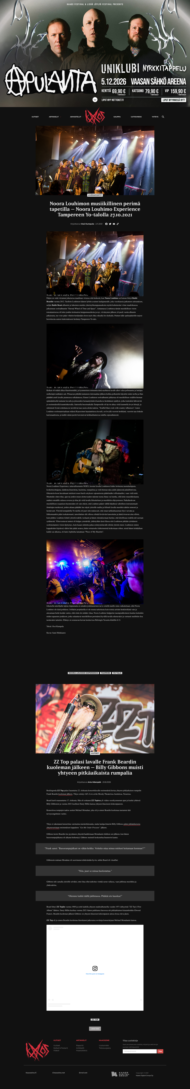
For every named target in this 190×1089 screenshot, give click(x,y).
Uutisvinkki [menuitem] (136, 117)
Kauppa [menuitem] (117, 117)
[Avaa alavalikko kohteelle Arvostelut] (83, 116)
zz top (95, 1020)
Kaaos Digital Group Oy (144, 1075)
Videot (56, 1051)
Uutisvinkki (104, 1045)
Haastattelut (81, 1051)
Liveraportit (95, 195)
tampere (105, 673)
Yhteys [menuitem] (155, 117)
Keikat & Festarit (60, 1048)
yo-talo (117, 673)
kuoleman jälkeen (65, 794)
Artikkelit (80, 1048)
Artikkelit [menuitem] (54, 117)
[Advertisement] (95, 651)
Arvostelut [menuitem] (75, 117)
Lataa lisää (95, 1029)
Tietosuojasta (105, 1048)
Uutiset (95, 753)
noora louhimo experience (83, 673)
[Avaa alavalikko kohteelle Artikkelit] (60, 116)
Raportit (80, 1045)
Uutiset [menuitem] (35, 117)
